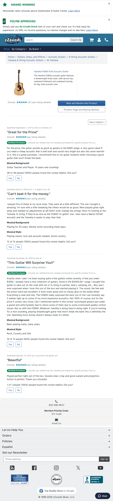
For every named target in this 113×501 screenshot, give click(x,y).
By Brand (34, 49)
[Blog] (12, 469)
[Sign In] (99, 39)
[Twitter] (78, 469)
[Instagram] (56, 469)
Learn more (74, 10)
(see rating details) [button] (36, 137)
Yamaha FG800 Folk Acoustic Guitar (51, 71)
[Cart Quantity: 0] (91, 39)
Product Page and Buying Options (81, 109)
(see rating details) (41, 102)
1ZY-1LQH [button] (56, 412)
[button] (56, 430)
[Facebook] (34, 469)
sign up (104, 459)
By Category (18, 49)
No (18, 178)
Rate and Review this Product (81, 103)
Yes (10, 178)
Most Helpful (96, 122)
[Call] (106, 40)
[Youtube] (100, 469)
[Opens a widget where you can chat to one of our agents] (102, 496)
